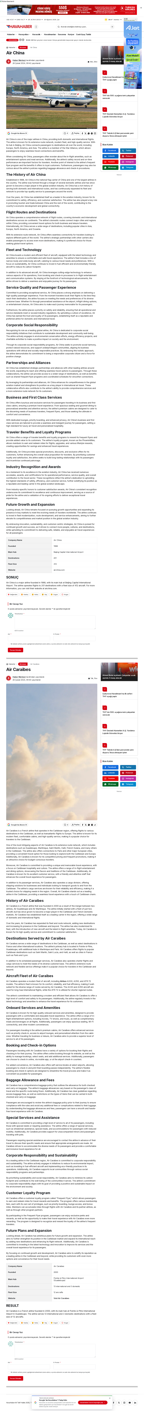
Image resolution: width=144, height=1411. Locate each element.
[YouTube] (129, 1402)
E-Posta (57, 634)
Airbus (63, 981)
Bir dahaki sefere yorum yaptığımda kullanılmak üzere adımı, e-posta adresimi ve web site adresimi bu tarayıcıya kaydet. (50, 644)
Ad (9, 634)
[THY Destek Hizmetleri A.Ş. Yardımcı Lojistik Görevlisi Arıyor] (119, 110)
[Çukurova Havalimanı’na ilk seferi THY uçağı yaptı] (119, 73)
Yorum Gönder (15, 650)
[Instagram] (124, 1402)
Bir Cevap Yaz (16, 604)
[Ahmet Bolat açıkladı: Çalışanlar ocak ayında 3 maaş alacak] (119, 55)
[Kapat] (141, 7)
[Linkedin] (135, 1402)
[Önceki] (20, 40)
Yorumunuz (19, 614)
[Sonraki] (23, 40)
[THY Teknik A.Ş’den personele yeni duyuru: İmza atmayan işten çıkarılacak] (119, 129)
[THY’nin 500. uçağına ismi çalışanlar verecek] (119, 92)
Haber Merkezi (19, 60)
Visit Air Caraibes (61, 1298)
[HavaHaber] (19, 26)
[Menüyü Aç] (36, 27)
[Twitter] (119, 1402)
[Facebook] (113, 1402)
